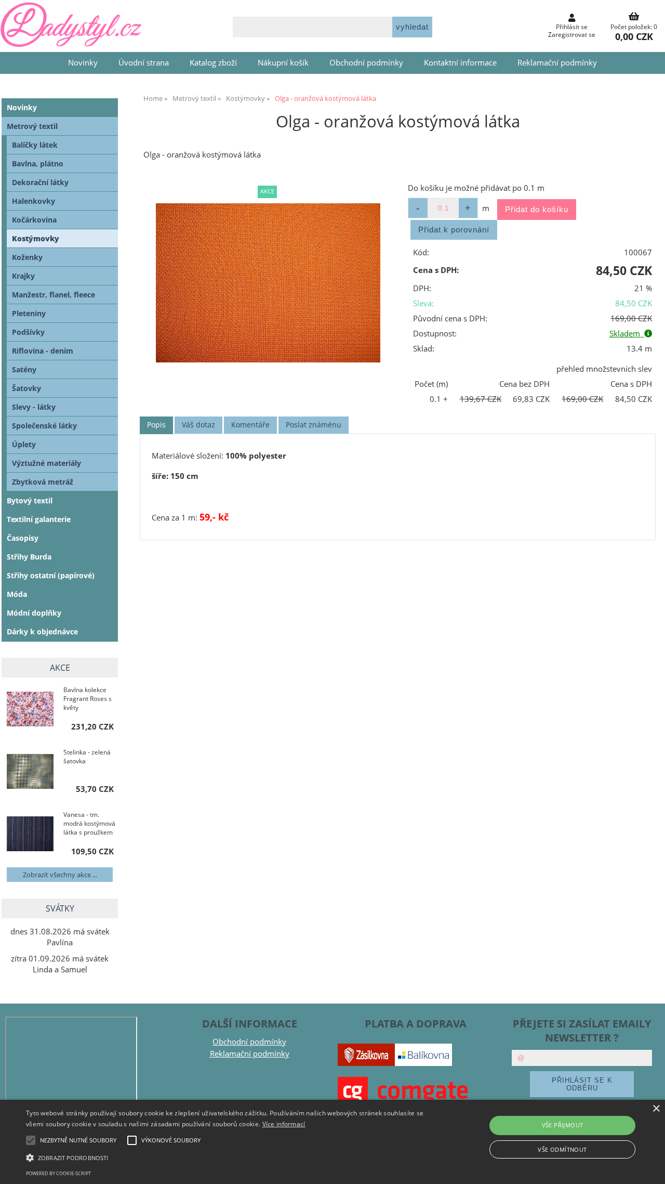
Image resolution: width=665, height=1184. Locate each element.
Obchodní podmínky (366, 62)
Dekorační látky (40, 182)
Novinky (83, 62)
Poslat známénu (313, 425)
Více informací (283, 1124)
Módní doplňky (34, 613)
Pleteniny (29, 313)
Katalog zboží (213, 62)
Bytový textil (29, 500)
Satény (24, 369)
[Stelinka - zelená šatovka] (30, 772)
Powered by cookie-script (58, 1173)
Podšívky (28, 332)
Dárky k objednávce (42, 631)
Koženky (27, 257)
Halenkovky (33, 201)
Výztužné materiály (46, 463)
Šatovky (26, 388)
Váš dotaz (198, 425)
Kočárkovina (34, 220)
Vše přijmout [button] (562, 1125)
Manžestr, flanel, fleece (53, 295)
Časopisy (22, 538)
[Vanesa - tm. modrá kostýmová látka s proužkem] (30, 834)
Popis (156, 425)
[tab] (156, 425)
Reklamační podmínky (557, 62)
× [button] (656, 1109)
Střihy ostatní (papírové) (51, 575)
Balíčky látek (35, 145)
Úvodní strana (143, 62)
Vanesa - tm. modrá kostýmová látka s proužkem (89, 823)
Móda (17, 594)
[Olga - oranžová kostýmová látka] (268, 283)
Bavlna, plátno (37, 163)
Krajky (23, 276)
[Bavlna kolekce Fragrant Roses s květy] (30, 710)
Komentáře (250, 425)
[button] (225, 1157)
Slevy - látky (34, 407)
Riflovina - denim (42, 351)
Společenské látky (44, 426)
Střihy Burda (29, 557)
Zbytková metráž (42, 482)
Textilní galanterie (39, 519)
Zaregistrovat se (571, 34)
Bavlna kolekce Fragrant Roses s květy (87, 698)
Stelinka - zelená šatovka (87, 756)
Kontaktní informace (460, 62)
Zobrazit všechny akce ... (60, 874)
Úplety (24, 444)
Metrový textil (32, 126)
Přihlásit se (572, 26)
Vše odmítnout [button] (562, 1149)
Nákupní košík (283, 62)
